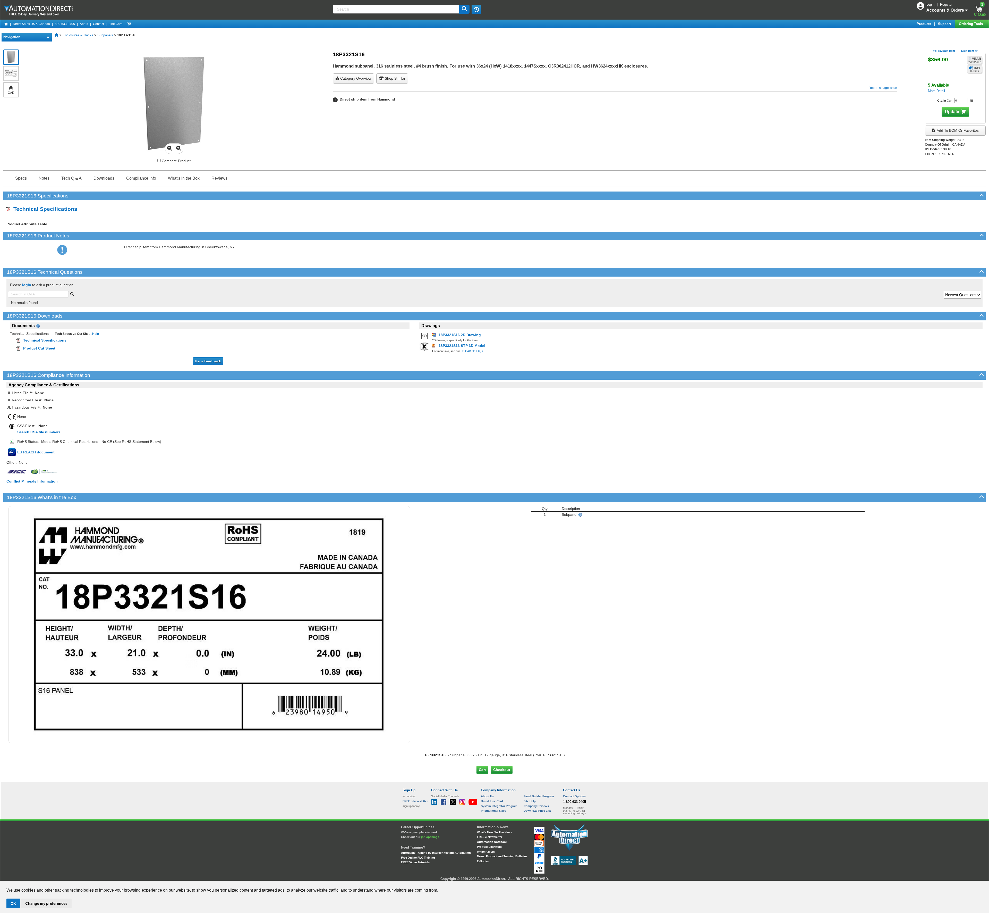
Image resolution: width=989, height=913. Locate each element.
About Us (487, 796)
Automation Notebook (492, 841)
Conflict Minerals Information (32, 481)
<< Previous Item (944, 50)
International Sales (493, 810)
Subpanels (105, 35)
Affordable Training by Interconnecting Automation (436, 852)
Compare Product (176, 161)
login (26, 285)
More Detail (936, 91)
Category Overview (355, 78)
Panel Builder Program (539, 796)
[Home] (6, 24)
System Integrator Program (499, 806)
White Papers (486, 851)
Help (95, 334)
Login (930, 4)
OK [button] (13, 903)
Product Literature (489, 846)
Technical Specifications (43, 209)
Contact (98, 24)
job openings (430, 837)
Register (946, 4)
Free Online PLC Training (418, 857)
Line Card (116, 24)
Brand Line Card (492, 801)
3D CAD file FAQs (472, 351)
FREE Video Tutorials (415, 862)
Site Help (530, 801)
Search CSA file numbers (39, 432)
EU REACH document (36, 452)
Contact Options (574, 796)
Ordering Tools (971, 24)
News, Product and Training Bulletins (502, 856)
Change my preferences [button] (46, 903)
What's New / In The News (494, 832)
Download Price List (537, 810)
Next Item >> (969, 50)
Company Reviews (536, 806)
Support (945, 24)
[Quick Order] (129, 24)
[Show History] (476, 9)
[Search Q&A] (72, 293)
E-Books (483, 861)
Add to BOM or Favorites (957, 130)
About (84, 24)
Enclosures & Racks (78, 35)
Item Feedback (208, 361)
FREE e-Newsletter (489, 837)
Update (952, 112)
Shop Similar (394, 78)
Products (924, 24)
